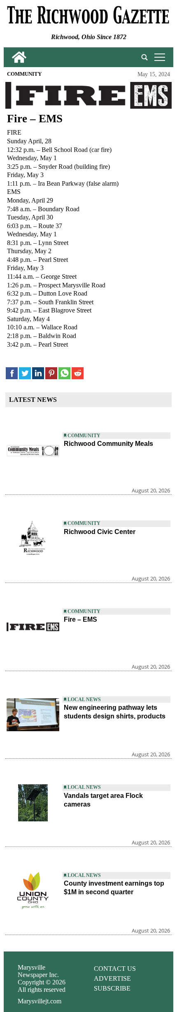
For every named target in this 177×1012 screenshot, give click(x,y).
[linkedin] (38, 373)
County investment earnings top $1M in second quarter (114, 887)
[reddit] (78, 373)
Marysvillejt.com (39, 1001)
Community (24, 74)
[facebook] (12, 373)
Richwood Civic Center (99, 531)
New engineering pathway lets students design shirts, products (114, 712)
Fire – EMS (80, 619)
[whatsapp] (64, 373)
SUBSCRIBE (112, 988)
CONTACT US (115, 968)
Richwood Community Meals (108, 443)
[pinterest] (51, 373)
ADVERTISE (112, 978)
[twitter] (25, 373)
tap (158, 57)
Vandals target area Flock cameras (103, 800)
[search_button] (144, 57)
